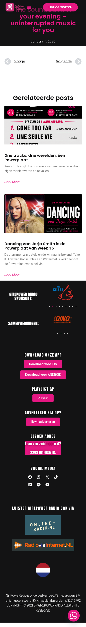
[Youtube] (47, 484)
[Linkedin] (30, 484)
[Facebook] (30, 477)
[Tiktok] (56, 477)
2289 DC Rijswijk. (43, 452)
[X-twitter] (47, 477)
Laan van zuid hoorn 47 (43, 443)
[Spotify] (39, 484)
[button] (29, 7)
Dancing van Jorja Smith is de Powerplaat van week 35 (34, 246)
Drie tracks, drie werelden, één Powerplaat (34, 158)
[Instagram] (39, 477)
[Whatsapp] (74, 615)
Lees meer (12, 181)
